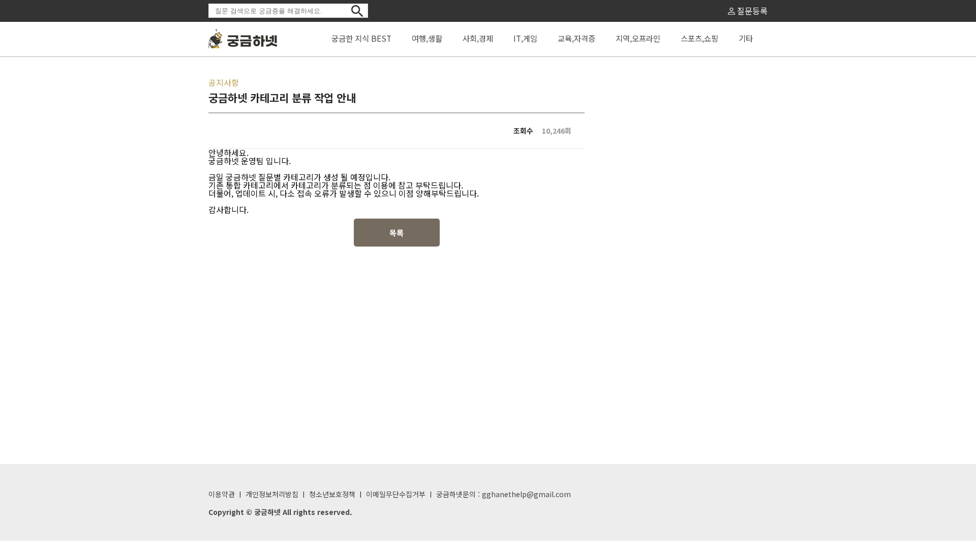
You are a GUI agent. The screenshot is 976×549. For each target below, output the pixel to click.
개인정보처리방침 (272, 494)
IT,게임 (525, 38)
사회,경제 (478, 38)
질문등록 (751, 11)
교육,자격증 (576, 38)
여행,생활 (427, 38)
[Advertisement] (681, 242)
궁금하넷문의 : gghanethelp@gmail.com (503, 494)
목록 (396, 232)
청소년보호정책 (332, 494)
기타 (746, 38)
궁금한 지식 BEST (361, 38)
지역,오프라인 (638, 38)
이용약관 (221, 494)
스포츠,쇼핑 (699, 38)
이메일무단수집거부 (395, 494)
